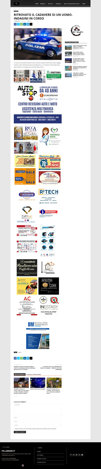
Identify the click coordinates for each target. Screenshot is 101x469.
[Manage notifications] (23, 465)
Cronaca (42, 3)
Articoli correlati (20, 376)
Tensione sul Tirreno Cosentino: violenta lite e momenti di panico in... (79, 91)
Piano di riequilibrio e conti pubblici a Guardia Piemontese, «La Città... (80, 63)
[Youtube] (48, 1)
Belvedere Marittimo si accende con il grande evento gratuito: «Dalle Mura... (79, 77)
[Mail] (43, 1)
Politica (50, 3)
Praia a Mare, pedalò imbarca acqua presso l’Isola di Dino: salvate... (79, 70)
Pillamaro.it (17, 21)
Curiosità (58, 3)
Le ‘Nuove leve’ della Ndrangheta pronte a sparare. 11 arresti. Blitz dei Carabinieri (51, 369)
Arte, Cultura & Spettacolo (71, 3)
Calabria (19, 353)
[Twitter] (46, 1)
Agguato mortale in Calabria (37, 390)
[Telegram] (27, 24)
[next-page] (17, 397)
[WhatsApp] (21, 24)
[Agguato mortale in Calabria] (37, 384)
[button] (37, 1)
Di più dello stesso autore (33, 376)
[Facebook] (39, 1)
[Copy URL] (31, 24)
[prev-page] (15, 397)
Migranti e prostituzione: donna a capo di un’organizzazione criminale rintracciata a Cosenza (24, 369)
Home (36, 3)
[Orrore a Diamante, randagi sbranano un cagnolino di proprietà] (68, 84)
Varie (83, 3)
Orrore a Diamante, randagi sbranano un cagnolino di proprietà (80, 84)
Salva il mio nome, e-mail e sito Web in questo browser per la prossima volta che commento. (35, 430)
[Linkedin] (24, 24)
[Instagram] (41, 1)
